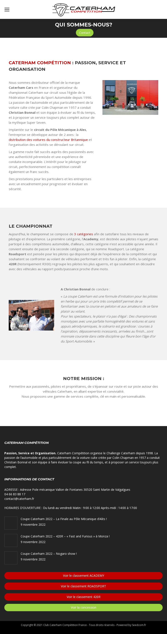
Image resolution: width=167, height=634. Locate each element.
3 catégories (83, 234)
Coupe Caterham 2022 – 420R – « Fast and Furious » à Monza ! (65, 536)
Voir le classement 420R (83, 597)
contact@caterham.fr (19, 499)
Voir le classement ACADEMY (83, 575)
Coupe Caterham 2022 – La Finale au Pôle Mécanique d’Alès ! (64, 519)
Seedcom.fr (139, 625)
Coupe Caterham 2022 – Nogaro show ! (49, 554)
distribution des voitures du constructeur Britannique (48, 139)
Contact (84, 33)
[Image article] (10, 523)
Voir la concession (83, 607)
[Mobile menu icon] (7, 9)
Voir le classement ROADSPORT (83, 586)
